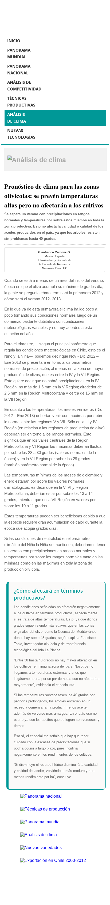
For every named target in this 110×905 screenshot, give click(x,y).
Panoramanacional (18, 69)
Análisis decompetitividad (24, 85)
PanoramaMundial (18, 53)
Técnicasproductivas (21, 102)
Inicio (13, 40)
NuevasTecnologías (21, 134)
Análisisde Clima (16, 118)
